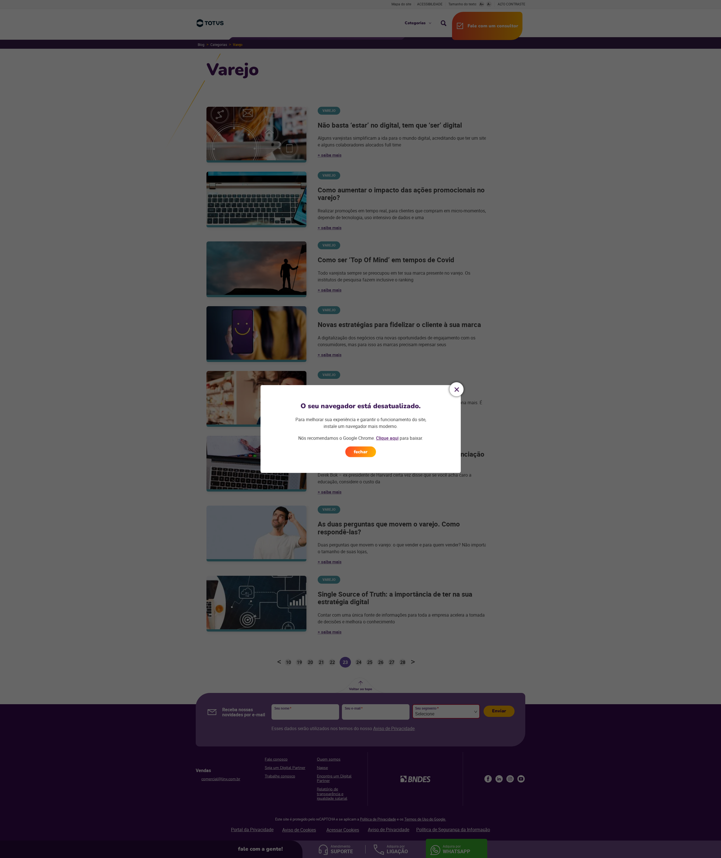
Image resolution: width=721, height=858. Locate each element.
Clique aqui (387, 438)
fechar (361, 452)
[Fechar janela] (456, 389)
